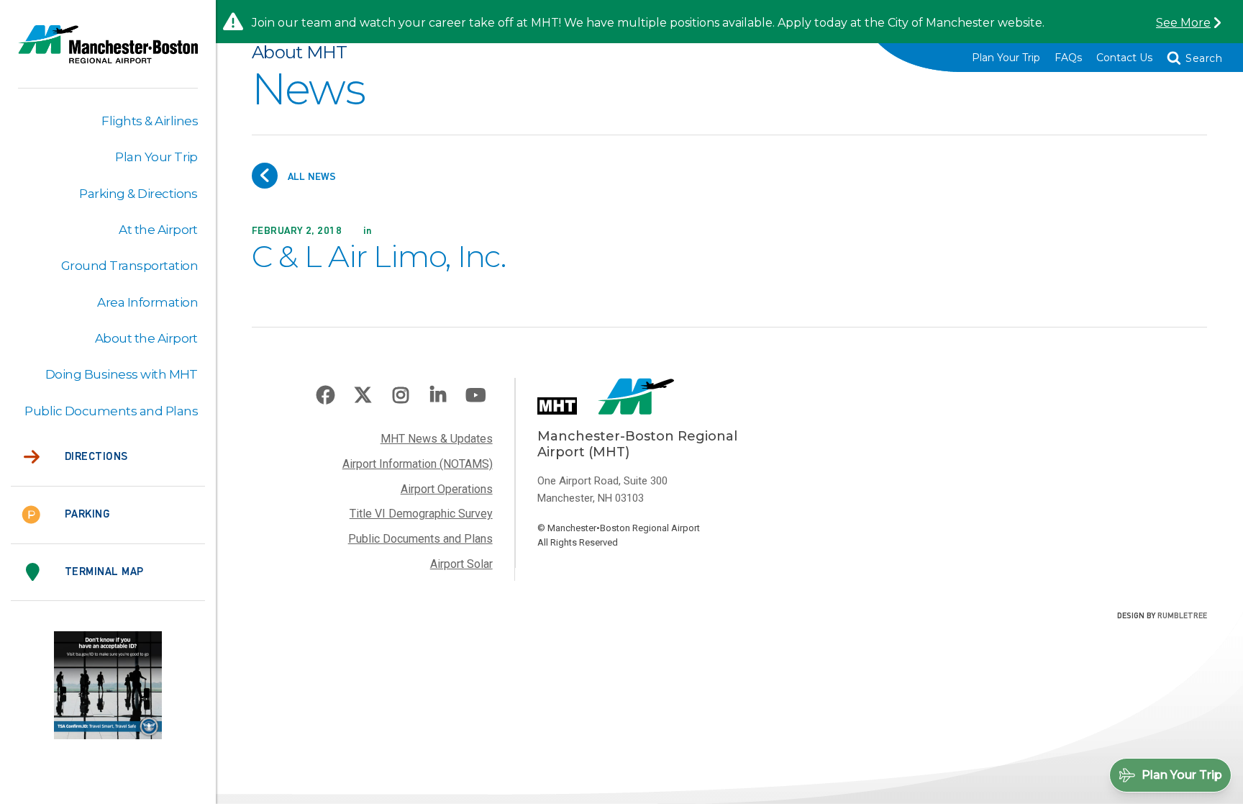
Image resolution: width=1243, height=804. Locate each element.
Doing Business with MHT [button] (121, 374)
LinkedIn (438, 395)
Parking (87, 514)
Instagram (400, 395)
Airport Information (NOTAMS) (417, 464)
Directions (96, 457)
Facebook (326, 395)
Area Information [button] (147, 302)
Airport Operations (447, 489)
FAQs (1068, 57)
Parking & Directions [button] (138, 193)
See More (1183, 23)
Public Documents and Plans (420, 539)
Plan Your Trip (1006, 57)
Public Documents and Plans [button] (111, 411)
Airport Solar (461, 564)
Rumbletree (1182, 616)
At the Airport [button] (158, 229)
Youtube (475, 395)
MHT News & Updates (437, 439)
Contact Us (1124, 57)
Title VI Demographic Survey (421, 513)
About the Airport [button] (146, 338)
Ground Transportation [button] (129, 265)
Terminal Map (104, 572)
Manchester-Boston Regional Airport (108, 53)
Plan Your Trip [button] (156, 157)
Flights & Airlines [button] (149, 121)
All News (310, 176)
